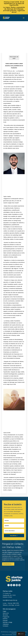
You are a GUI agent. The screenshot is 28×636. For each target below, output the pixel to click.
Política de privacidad (7, 634)
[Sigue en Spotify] (19, 585)
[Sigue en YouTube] (17, 585)
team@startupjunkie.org (10, 600)
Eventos (5, 618)
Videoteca (6, 624)
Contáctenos (7, 564)
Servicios (5, 615)
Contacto (5, 626)
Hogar (4, 611)
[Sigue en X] (14, 585)
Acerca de (6, 613)
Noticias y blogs (7, 622)
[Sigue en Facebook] (8, 585)
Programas (6, 617)
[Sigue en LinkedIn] (11, 585)
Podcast (5, 620)
